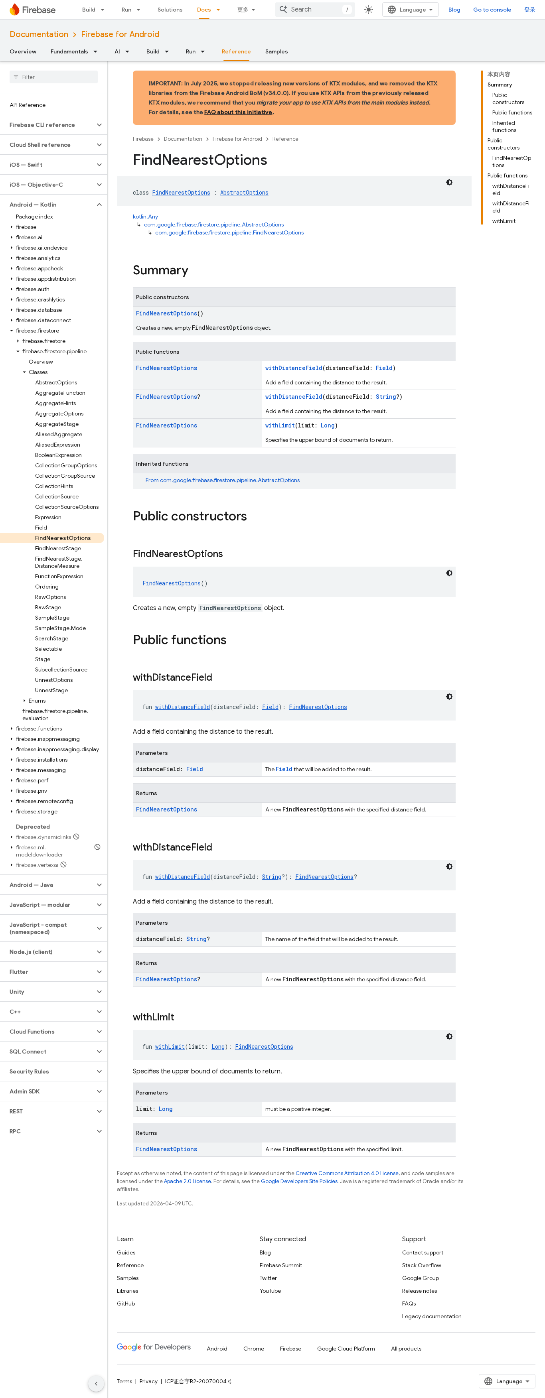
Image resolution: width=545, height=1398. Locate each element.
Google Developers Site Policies (299, 1181)
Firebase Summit (281, 1265)
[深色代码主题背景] (449, 182)
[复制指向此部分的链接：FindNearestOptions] (231, 554)
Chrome (253, 1348)
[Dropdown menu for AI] (129, 51)
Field (384, 368)
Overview (23, 51)
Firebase (143, 139)
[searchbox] (54, 77)
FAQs (409, 1303)
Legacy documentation (432, 1316)
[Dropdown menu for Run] (140, 9)
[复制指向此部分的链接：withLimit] (182, 1018)
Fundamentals (69, 51)
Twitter (268, 1278)
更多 (243, 9)
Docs (204, 9)
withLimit (280, 425)
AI (117, 51)
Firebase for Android (120, 34)
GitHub (126, 1303)
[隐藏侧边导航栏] (96, 1384)
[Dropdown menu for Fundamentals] (97, 51)
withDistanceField (293, 368)
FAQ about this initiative (238, 112)
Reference (236, 51)
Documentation (39, 34)
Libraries (127, 1290)
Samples (276, 51)
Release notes (419, 1290)
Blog (454, 9)
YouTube (270, 1290)
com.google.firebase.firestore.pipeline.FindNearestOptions (229, 232)
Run (126, 9)
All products (406, 1348)
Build (88, 9)
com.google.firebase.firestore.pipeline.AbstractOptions (214, 224)
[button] (47, 125)
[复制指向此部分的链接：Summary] (196, 271)
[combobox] (315, 9)
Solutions (170, 9)
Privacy (149, 1381)
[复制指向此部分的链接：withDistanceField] (220, 678)
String (386, 396)
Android (217, 1348)
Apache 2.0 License (187, 1181)
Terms (124, 1381)
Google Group (420, 1278)
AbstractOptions (244, 192)
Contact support (422, 1252)
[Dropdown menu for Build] (105, 9)
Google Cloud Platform (346, 1348)
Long (328, 425)
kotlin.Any (145, 216)
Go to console (492, 9)
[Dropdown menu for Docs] (220, 9)
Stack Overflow (421, 1265)
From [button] (223, 480)
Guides (126, 1252)
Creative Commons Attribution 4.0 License (347, 1173)
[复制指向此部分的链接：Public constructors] (255, 517)
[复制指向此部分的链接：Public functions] (235, 641)
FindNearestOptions (181, 192)
